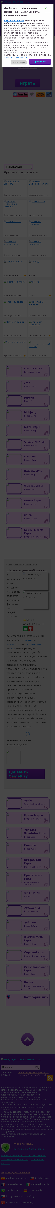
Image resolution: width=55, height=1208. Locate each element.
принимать (40, 61)
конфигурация (19, 62)
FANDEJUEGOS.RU (14, 20)
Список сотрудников (15, 57)
